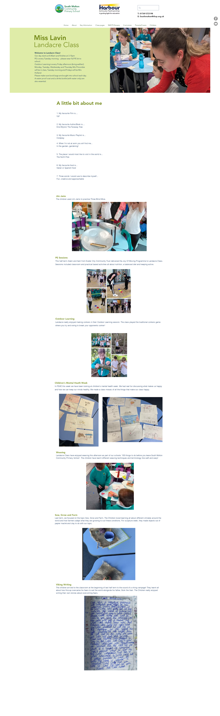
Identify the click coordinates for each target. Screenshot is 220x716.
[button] (74, 25)
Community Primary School (72, 10)
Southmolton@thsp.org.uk (152, 16)
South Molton (71, 6)
